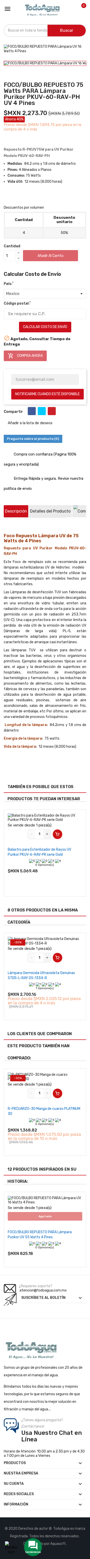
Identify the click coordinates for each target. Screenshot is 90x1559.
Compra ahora (25, 356)
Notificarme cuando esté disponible (47, 394)
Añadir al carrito (51, 256)
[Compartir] (32, 411)
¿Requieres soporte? (35, 1286)
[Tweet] (42, 411)
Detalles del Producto (50, 511)
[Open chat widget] (11, 1547)
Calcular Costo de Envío (45, 327)
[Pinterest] (52, 411)
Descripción (16, 511)
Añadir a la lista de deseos (29, 423)
